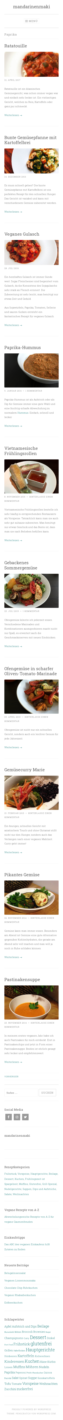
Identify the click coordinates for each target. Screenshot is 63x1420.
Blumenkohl (9, 1332)
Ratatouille (15, 46)
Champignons (13, 1338)
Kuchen (19, 1178)
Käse (43, 1362)
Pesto (29, 1372)
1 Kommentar (34, 390)
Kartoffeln (26, 1355)
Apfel (7, 1326)
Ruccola (7, 1378)
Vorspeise (23, 1173)
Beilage (53, 1173)
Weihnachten (21, 1194)
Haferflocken (19, 1350)
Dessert (9, 1178)
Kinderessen (14, 1361)
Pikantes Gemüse (22, 874)
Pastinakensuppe (22, 979)
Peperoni (21, 1372)
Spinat (23, 1378)
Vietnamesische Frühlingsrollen (21, 450)
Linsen (8, 1367)
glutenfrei (41, 1343)
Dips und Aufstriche (44, 1189)
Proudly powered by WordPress (31, 1409)
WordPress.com (46, 1413)
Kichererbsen (42, 1356)
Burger (48, 1332)
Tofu (7, 1384)
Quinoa (48, 1372)
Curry (26, 1338)
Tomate (16, 1384)
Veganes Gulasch (21, 234)
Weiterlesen (13, 115)
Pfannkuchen (37, 1373)
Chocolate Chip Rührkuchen (21, 1287)
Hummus (22, 412)
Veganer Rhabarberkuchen (20, 1295)
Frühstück (10, 1173)
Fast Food (8, 1344)
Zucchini (10, 1389)
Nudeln (44, 1367)
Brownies (39, 1331)
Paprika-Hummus (22, 347)
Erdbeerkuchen (13, 1302)
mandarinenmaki (31, 6)
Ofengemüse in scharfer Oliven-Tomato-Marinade (30, 671)
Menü (33, 21)
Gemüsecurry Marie (24, 769)
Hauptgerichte (39, 1173)
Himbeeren (10, 1356)
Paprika (9, 1372)
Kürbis (51, 1361)
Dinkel (51, 1338)
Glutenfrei (35, 1184)
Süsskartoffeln (46, 1378)
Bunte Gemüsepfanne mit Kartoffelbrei (30, 140)
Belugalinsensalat (15, 1273)
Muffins (23, 1184)
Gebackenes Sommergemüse (20, 565)
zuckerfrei (25, 1389)
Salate (8, 1194)
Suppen (27, 1189)
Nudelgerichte (12, 1189)
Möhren (32, 1367)
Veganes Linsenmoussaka (19, 1280)
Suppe (32, 1378)
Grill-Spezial (49, 1184)
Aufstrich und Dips (24, 1326)
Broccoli (27, 1332)
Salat (15, 1378)
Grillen (8, 1350)
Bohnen (18, 1332)
